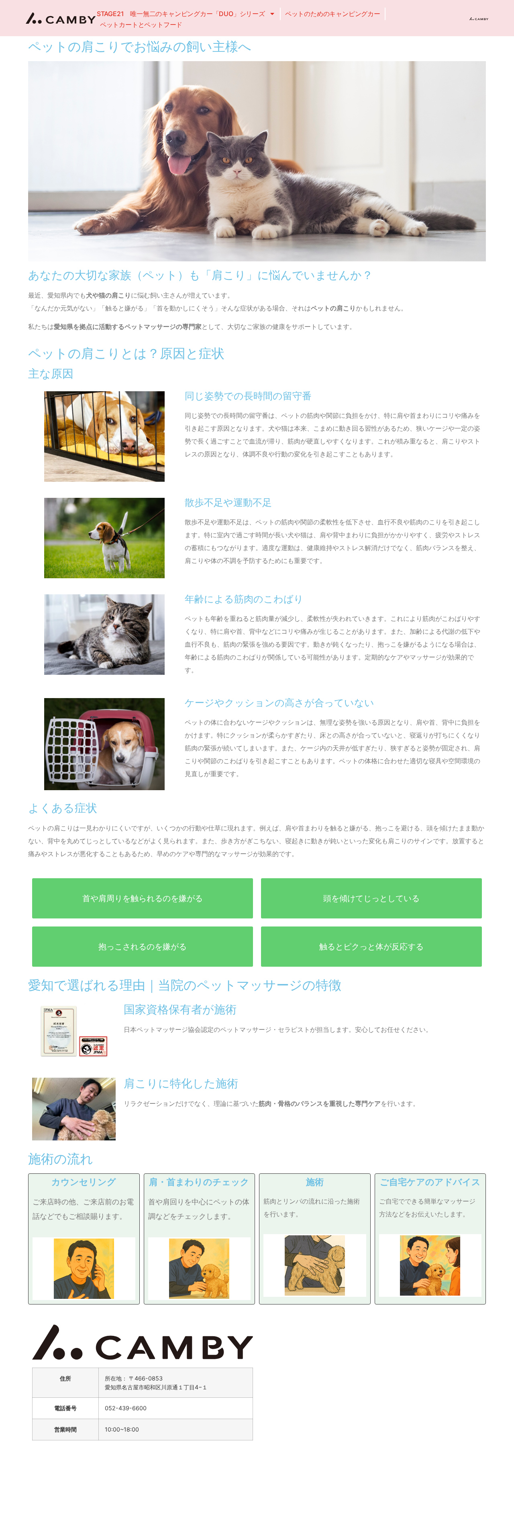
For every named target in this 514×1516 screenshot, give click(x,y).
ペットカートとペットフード (141, 25)
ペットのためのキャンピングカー (332, 14)
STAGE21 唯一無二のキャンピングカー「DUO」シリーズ (181, 14)
